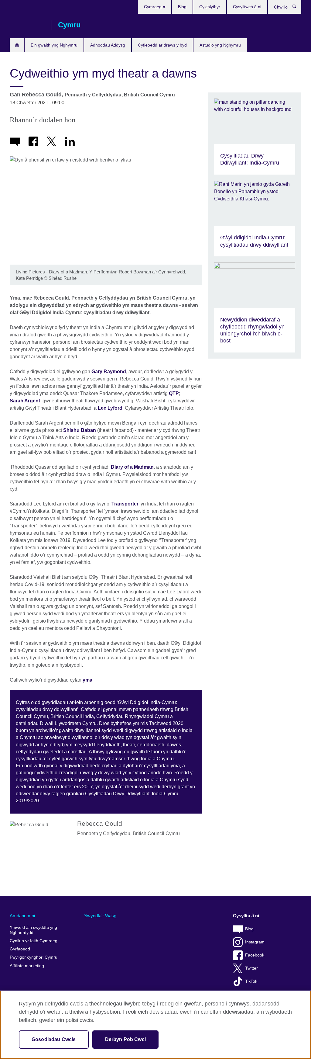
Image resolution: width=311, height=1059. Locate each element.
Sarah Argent (25, 400)
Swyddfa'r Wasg (100, 915)
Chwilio (297, 8)
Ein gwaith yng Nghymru (54, 45)
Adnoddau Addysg (107, 45)
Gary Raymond (108, 371)
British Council (28, 25)
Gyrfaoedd (20, 949)
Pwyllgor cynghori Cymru (33, 957)
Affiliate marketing (27, 966)
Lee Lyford (110, 408)
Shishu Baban (79, 430)
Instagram (255, 942)
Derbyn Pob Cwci (125, 1039)
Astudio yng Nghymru (220, 45)
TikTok (251, 981)
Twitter (251, 968)
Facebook (254, 955)
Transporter (124, 503)
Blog (182, 6)
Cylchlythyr (209, 6)
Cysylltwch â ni (247, 6)
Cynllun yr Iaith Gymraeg (33, 941)
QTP (174, 393)
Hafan (17, 45)
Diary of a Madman (132, 467)
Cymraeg (153, 6)
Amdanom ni (22, 915)
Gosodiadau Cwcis (54, 1039)
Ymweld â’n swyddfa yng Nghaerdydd (33, 930)
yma (87, 679)
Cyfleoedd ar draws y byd (162, 45)
